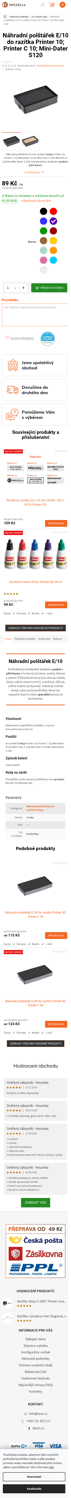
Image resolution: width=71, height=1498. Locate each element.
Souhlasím (34, 1489)
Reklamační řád (35, 1372)
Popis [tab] (8, 639)
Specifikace (56, 523)
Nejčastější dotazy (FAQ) (35, 1385)
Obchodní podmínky (36, 1358)
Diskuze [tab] (57, 639)
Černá (7, 613)
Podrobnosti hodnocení (50, 66)
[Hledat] (42, 4)
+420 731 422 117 (38, 1421)
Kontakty (35, 1391)
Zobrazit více (35, 1202)
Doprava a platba (36, 1345)
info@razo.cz (38, 1413)
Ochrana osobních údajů (35, 1365)
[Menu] (62, 4)
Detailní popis (32, 172)
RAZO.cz (38, 1428)
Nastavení (34, 1477)
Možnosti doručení (37, 200)
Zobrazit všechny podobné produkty (35, 1043)
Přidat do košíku (51, 287)
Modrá (35, 613)
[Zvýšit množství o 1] (23, 288)
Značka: (13, 69)
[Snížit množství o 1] (16, 288)
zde (51, 1467)
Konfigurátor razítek (35, 1352)
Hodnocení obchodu (35, 1066)
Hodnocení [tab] (44, 639)
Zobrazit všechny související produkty (35, 628)
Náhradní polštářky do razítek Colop (40, 808)
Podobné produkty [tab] (25, 639)
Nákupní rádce (36, 1339)
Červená (21, 613)
